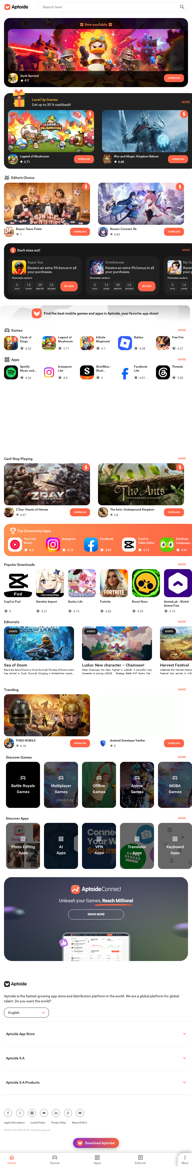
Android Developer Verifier (127, 740)
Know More (96, 914)
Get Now (69, 286)
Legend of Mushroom (34, 156)
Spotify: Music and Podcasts (27, 369)
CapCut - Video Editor (146, 541)
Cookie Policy (37, 1122)
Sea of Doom (15, 665)
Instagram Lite (65, 368)
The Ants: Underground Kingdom (132, 509)
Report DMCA (79, 1122)
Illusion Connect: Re (123, 229)
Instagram (69, 539)
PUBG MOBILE (26, 740)
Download (174, 512)
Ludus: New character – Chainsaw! (113, 665)
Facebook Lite (140, 368)
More (186, 102)
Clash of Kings (25, 339)
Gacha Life (75, 601)
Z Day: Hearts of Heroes (32, 509)
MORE (182, 757)
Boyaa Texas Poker (29, 229)
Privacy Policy (58, 1122)
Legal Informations (14, 1122)
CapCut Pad (12, 601)
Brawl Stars (140, 601)
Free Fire (178, 337)
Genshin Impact (46, 601)
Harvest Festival (174, 665)
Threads (177, 366)
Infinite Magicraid (103, 339)
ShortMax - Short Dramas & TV (105, 369)
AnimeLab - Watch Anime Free (176, 603)
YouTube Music (30, 541)
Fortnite (105, 601)
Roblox (138, 337)
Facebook (106, 539)
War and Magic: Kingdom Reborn (136, 156)
